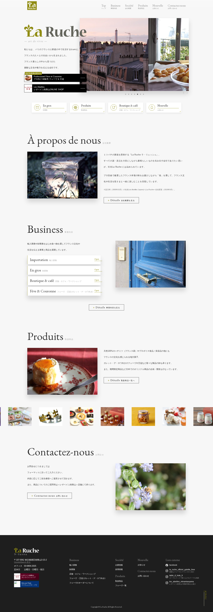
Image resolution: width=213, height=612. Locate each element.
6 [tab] (140, 94)
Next (187, 92)
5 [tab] (137, 94)
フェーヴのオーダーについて (81, 583)
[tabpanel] (134, 54)
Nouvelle (157, 5)
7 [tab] (143, 94)
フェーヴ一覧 (120, 585)
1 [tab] (125, 94)
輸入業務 (73, 565)
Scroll (205, 595)
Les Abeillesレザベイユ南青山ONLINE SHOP (49, 88)
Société (129, 5)
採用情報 (119, 569)
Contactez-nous (177, 5)
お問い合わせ (143, 576)
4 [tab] (134, 94)
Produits (143, 5)
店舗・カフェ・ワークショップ (82, 574)
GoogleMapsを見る (22, 562)
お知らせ (141, 565)
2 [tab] (128, 94)
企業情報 (119, 565)
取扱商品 (119, 581)
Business (115, 5)
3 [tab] (131, 94)
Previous (183, 92)
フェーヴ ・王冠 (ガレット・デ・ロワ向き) (87, 578)
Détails (123, 200)
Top (103, 5)
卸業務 (72, 569)
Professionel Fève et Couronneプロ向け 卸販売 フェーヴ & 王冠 (49, 77)
